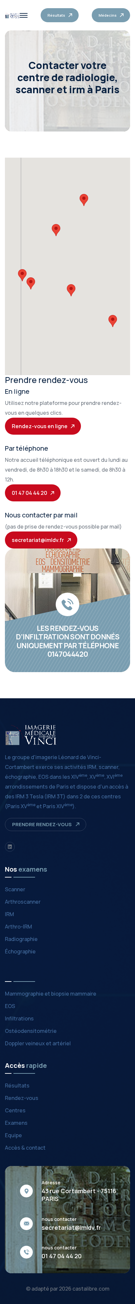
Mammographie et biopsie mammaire (50, 993)
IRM (9, 914)
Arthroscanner (23, 901)
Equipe (13, 1135)
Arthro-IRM (18, 926)
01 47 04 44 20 (62, 1256)
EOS (10, 1006)
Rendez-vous (21, 1098)
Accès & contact (25, 1147)
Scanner (15, 889)
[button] (56, 230)
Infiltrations (19, 1018)
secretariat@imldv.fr (71, 1227)
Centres (15, 1110)
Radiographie (21, 939)
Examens (16, 1122)
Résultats (17, 1085)
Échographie (20, 951)
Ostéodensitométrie (31, 1031)
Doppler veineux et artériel (38, 1043)
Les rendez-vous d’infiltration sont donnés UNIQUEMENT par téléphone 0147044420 (67, 641)
